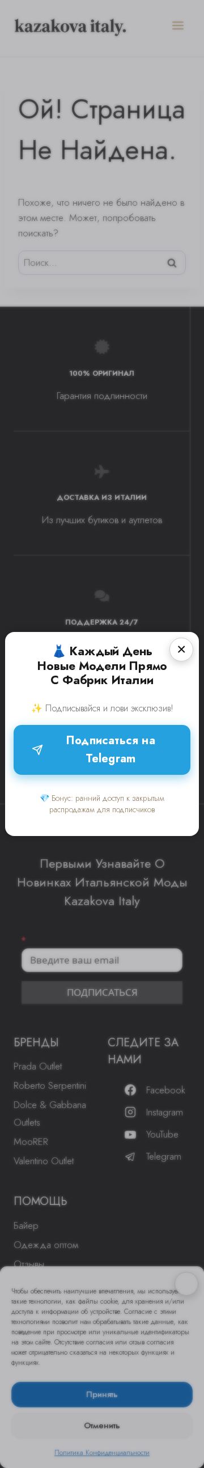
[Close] (181, 649)
